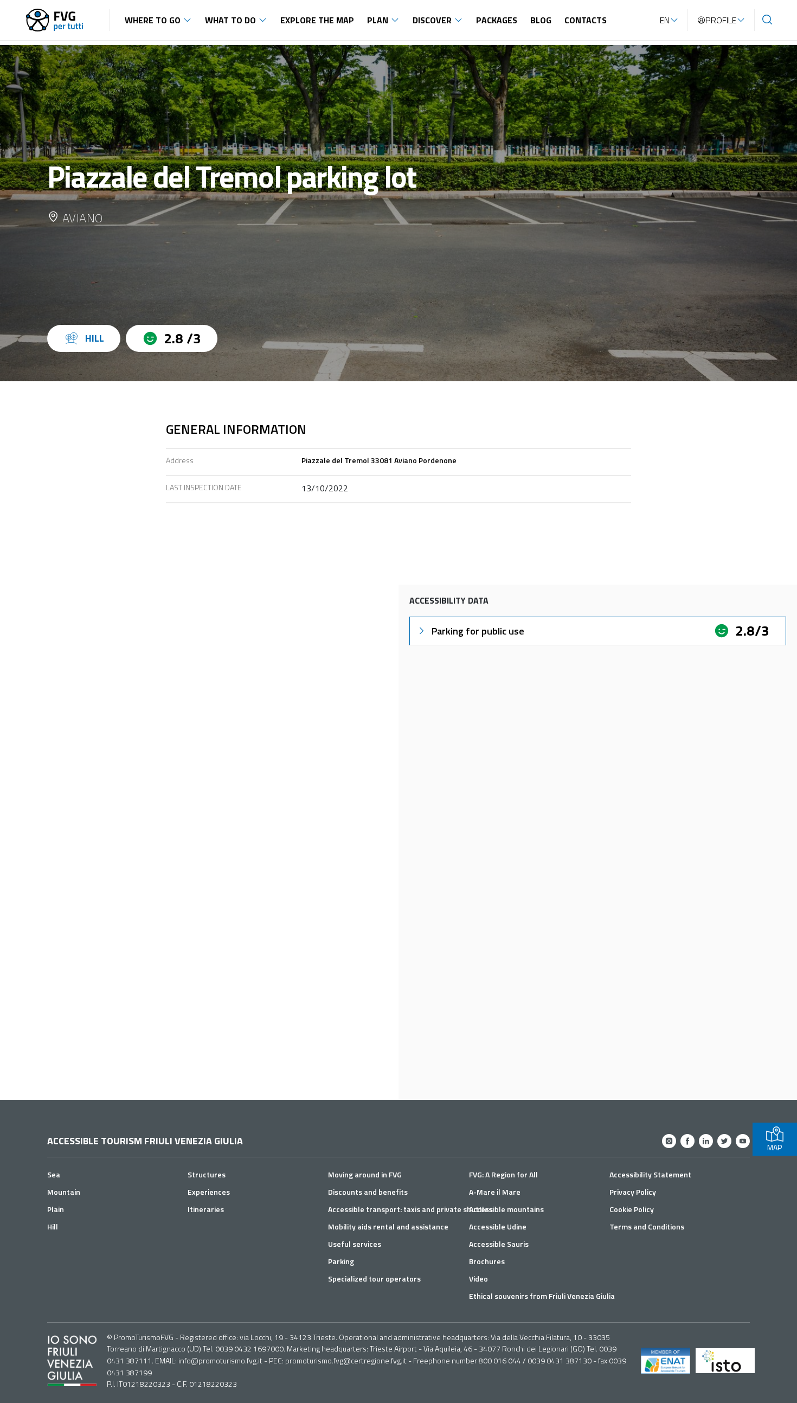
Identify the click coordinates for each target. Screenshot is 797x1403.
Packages (496, 20)
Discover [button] (432, 20)
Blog (540, 20)
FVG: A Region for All (503, 1174)
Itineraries (206, 1209)
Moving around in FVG (365, 1174)
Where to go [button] (153, 20)
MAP (774, 1147)
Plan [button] (377, 20)
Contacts (585, 20)
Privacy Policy (632, 1191)
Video (478, 1278)
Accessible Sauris (499, 1244)
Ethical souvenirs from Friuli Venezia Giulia (542, 1296)
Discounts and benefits (368, 1191)
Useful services (354, 1244)
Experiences (209, 1191)
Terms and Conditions (646, 1226)
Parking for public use (478, 631)
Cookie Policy (631, 1209)
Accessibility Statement (650, 1174)
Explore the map (317, 20)
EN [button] (665, 20)
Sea (53, 1174)
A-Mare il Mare (494, 1191)
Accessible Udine (497, 1226)
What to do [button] (230, 20)
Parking (341, 1261)
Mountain (63, 1191)
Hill (52, 1226)
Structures (207, 1174)
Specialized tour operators (374, 1278)
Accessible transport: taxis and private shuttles (410, 1209)
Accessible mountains (506, 1209)
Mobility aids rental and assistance (388, 1226)
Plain (55, 1209)
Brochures (487, 1261)
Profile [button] (720, 20)
